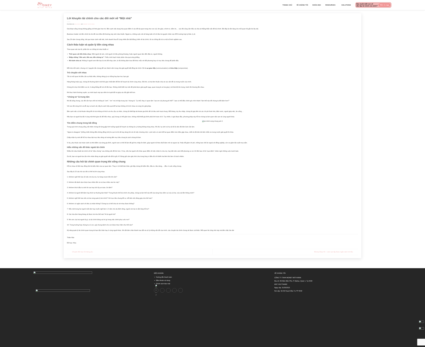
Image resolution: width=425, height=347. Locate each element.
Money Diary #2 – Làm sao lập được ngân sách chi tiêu (333, 252)
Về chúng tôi (302, 5)
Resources (330, 5)
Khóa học (316, 5)
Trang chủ (287, 5)
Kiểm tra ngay (384, 5)
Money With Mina (89, 24)
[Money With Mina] (45, 5)
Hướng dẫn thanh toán (164, 277)
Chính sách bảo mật (163, 283)
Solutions (346, 5)
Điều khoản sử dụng (163, 280)
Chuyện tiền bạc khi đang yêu (82, 252)
